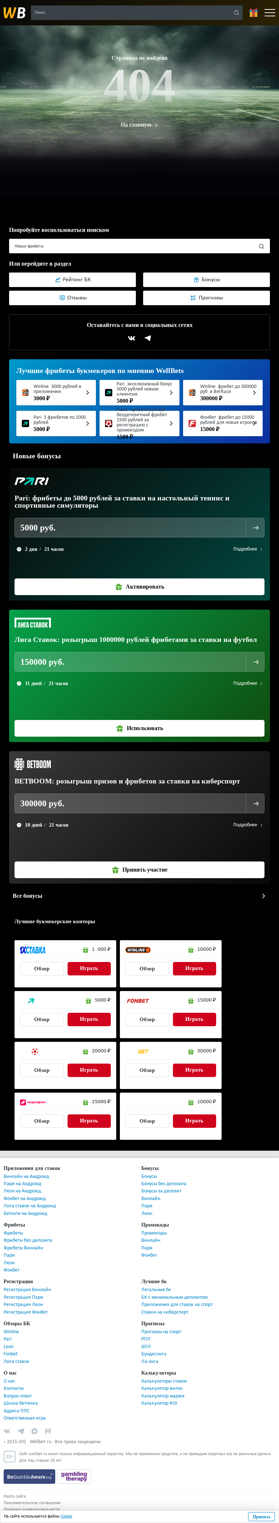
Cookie (66, 1516)
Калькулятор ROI (159, 1403)
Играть (89, 968)
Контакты (14, 1388)
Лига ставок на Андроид (30, 1206)
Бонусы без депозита (163, 1184)
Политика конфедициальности (32, 1509)
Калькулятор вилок (162, 1388)
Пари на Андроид (22, 1184)
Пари (147, 1206)
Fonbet (11, 1354)
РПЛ (145, 1339)
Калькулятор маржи (163, 1396)
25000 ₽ (101, 1102)
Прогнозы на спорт (161, 1332)
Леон (146, 1213)
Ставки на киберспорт (164, 1312)
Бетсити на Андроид (25, 1213)
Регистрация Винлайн (27, 1290)
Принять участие (145, 870)
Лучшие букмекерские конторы (52, 921)
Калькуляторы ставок (164, 1381)
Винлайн (150, 1198)
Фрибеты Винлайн (23, 1248)
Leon (8, 1347)
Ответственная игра (25, 1418)
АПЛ (146, 1347)
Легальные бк (156, 1290)
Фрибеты (13, 1233)
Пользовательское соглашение (32, 1503)
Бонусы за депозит (161, 1191)
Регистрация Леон (23, 1304)
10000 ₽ (206, 949)
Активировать (145, 587)
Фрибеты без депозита (28, 1240)
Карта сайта (15, 1496)
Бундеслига (153, 1354)
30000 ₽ (206, 1051)
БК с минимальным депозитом (174, 1297)
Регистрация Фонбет (26, 1312)
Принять (262, 1517)
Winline (11, 1332)
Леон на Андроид (22, 1191)
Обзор (42, 968)
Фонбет (11, 1270)
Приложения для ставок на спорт (177, 1304)
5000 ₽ (103, 1000)
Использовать (144, 728)
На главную (135, 125)
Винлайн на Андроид (26, 1176)
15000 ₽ (206, 1000)
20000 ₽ (101, 1051)
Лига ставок (16, 1361)
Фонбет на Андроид (25, 1198)
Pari (8, 1339)
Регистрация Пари (23, 1297)
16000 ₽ (101, 949)
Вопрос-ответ (18, 1396)
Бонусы (149, 1176)
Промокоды (154, 1233)
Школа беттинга (21, 1403)
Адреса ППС (16, 1411)
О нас (9, 1381)
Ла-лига (149, 1361)
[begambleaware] (30, 1476)
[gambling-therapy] (74, 1476)
